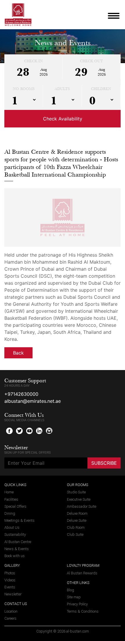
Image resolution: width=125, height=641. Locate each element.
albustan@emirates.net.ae (32, 401)
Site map (74, 597)
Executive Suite (78, 499)
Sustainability (15, 534)
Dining (9, 513)
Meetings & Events (19, 520)
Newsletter (13, 594)
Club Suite (75, 534)
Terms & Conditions (83, 611)
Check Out (91, 61)
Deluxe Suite (76, 520)
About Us (11, 527)
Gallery (12, 565)
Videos (9, 580)
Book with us (14, 556)
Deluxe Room (77, 513)
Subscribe (104, 463)
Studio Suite (76, 492)
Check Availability (62, 119)
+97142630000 (21, 394)
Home (9, 492)
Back (18, 353)
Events (9, 587)
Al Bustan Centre (17, 542)
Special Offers (15, 506)
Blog (70, 590)
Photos (9, 573)
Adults (62, 89)
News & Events (16, 549)
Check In (33, 61)
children (101, 89)
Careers (10, 618)
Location (10, 611)
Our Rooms (77, 485)
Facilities (11, 499)
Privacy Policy (77, 604)
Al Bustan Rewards (82, 573)
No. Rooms (24, 89)
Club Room (76, 527)
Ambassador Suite (81, 506)
